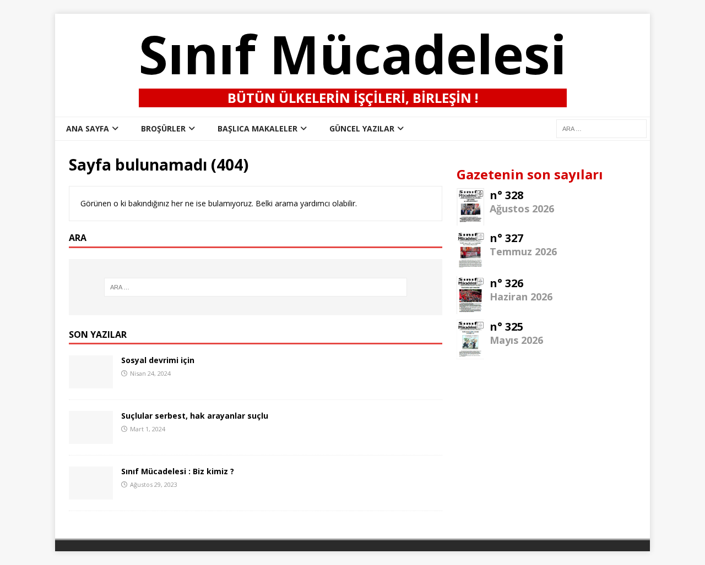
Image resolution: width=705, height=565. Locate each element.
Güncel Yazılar (361, 128)
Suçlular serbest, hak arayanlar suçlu (194, 415)
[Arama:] (256, 287)
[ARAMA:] (601, 128)
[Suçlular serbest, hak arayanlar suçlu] (91, 437)
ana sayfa (87, 128)
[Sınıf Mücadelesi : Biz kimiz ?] (91, 493)
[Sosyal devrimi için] (91, 382)
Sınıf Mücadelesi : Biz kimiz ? (177, 471)
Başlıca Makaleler (257, 128)
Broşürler (163, 128)
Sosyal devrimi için (157, 360)
